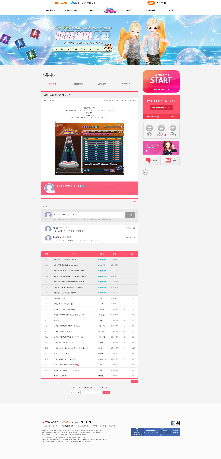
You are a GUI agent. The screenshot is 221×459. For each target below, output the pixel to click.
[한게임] (61, 3)
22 (79, 387)
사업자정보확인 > (96, 433)
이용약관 (54, 426)
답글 (134, 228)
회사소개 (44, 426)
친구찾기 (129, 10)
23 (82, 387)
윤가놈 (102, 309)
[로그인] (151, 3)
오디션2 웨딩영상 (59, 298)
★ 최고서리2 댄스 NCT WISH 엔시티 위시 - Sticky (69, 337)
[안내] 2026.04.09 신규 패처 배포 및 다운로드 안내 (69, 271)
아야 (101, 342)
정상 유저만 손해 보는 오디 (62, 376)
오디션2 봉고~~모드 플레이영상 (64, 304)
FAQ (171, 160)
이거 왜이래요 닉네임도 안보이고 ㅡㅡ (67, 370)
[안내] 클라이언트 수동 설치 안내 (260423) (66, 293)
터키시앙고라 (102, 359)
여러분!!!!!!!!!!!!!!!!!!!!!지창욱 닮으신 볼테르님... (69, 315)
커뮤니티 (91, 10)
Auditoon (126, 84)
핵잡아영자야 (102, 348)
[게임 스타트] (161, 78)
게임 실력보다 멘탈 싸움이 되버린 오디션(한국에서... (71, 348)
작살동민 (55, 228)
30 (102, 387)
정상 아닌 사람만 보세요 (61, 353)
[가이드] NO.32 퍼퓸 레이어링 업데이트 (66, 265)
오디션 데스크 (51, 10)
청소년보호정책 (83, 426)
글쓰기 (135, 381)
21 (76, 387)
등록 (130, 215)
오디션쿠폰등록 (149, 134)
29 (99, 387)
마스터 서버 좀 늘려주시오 (63, 342)
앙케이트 (102, 84)
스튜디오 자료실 (71, 10)
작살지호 (51, 100)
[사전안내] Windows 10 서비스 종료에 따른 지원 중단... (70, 276)
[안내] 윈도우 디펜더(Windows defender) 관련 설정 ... (69, 282)
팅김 (56, 320)
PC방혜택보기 (173, 134)
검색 (106, 392)
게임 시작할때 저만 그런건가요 (64, 359)
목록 (134, 201)
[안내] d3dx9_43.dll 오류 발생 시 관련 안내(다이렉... (69, 287)
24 (85, 387)
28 (96, 387)
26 (91, 387)
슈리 (101, 298)
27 (93, 387)
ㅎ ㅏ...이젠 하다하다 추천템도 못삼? (66, 365)
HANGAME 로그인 (161, 107)
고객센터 (170, 10)
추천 (127, 228)
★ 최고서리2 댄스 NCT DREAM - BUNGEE (67, 326)
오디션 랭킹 (150, 10)
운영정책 (95, 426)
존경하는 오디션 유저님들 (63, 331)
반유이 (102, 365)
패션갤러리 (78, 84)
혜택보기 (173, 117)
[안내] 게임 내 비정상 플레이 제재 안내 (65, 259)
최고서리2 (102, 326)
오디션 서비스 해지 (109, 426)
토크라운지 (53, 84)
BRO (101, 320)
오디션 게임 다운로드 (161, 90)
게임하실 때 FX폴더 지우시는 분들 (65, 309)
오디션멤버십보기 (159, 134)
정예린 (102, 370)
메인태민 (102, 315)
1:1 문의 (152, 160)
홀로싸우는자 (57, 237)
